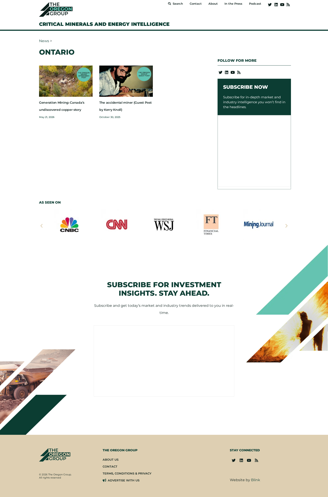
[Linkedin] (276, 5)
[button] (41, 225)
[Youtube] (282, 5)
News (44, 41)
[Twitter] (270, 5)
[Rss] (288, 5)
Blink (255, 480)
